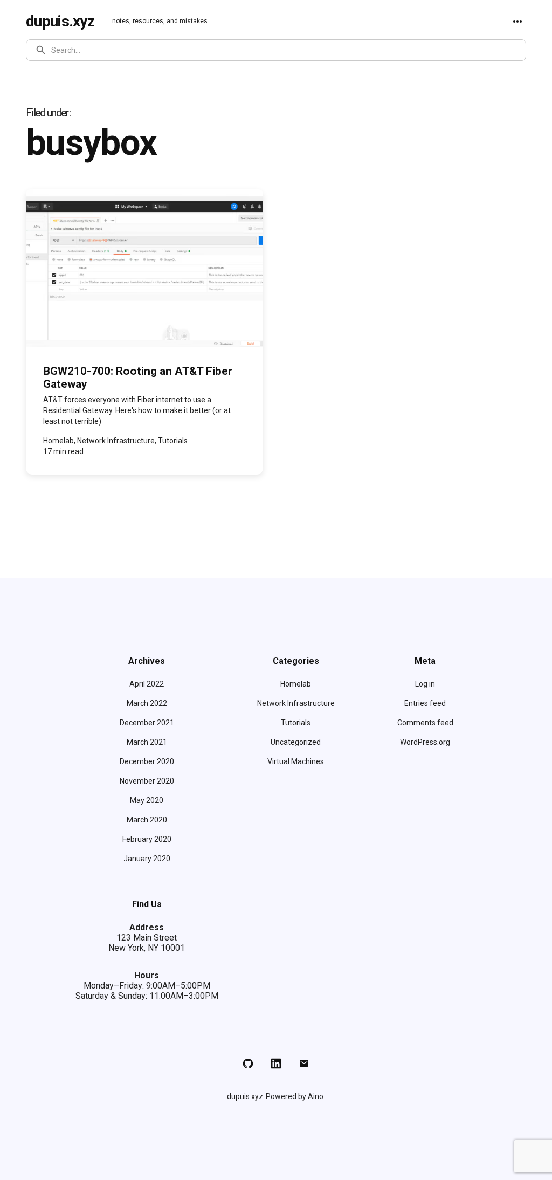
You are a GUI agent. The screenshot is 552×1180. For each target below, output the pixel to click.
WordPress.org (425, 742)
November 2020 (147, 781)
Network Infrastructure (296, 703)
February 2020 (146, 839)
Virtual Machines (295, 761)
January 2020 (146, 858)
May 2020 (146, 800)
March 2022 (147, 703)
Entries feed (425, 703)
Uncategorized (296, 742)
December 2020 (147, 761)
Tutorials (295, 722)
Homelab (295, 684)
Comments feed (425, 722)
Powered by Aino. (295, 1096)
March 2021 (147, 742)
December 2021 (147, 722)
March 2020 (147, 819)
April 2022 (146, 684)
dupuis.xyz (60, 21)
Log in (425, 684)
